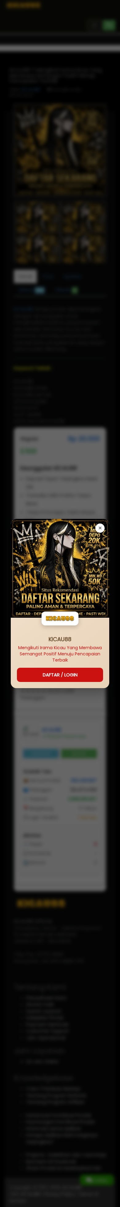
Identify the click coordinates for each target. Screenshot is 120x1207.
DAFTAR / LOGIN (60, 674)
